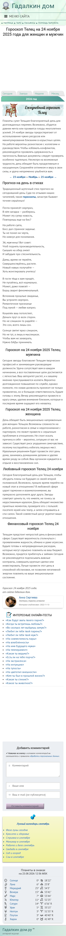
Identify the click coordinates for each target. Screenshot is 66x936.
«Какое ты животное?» (19, 683)
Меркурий (15, 888)
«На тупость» (13, 668)
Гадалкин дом (33, 6)
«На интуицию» (15, 664)
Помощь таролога (48, 23)
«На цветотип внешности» (21, 672)
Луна (12, 884)
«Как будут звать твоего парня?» (25, 620)
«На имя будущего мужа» (21, 646)
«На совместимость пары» (21, 638)
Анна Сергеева (28, 597)
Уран (12, 907)
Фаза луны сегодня (17, 830)
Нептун (14, 911)
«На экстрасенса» (16, 660)
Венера (14, 892)
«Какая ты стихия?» (17, 679)
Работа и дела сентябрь (20, 845)
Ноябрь (33, 177)
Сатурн (13, 903)
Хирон (13, 919)
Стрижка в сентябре (18, 837)
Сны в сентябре (15, 857)
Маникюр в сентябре (18, 841)
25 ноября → (49, 177)
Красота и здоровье (17, 833)
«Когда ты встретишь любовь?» (24, 624)
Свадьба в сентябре (17, 849)
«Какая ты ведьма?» (17, 653)
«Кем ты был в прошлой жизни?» (25, 675)
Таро (18, 23)
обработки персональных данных (44, 756)
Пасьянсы (29, 23)
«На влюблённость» (17, 642)
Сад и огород (13, 853)
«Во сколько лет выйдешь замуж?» (26, 627)
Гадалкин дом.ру (17, 930)
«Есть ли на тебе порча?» (20, 657)
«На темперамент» (17, 649)
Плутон (14, 915)
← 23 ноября (17, 177)
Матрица (8, 23)
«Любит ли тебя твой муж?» (22, 635)
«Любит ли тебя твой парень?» (24, 631)
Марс (13, 896)
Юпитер (14, 899)
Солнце (14, 880)
